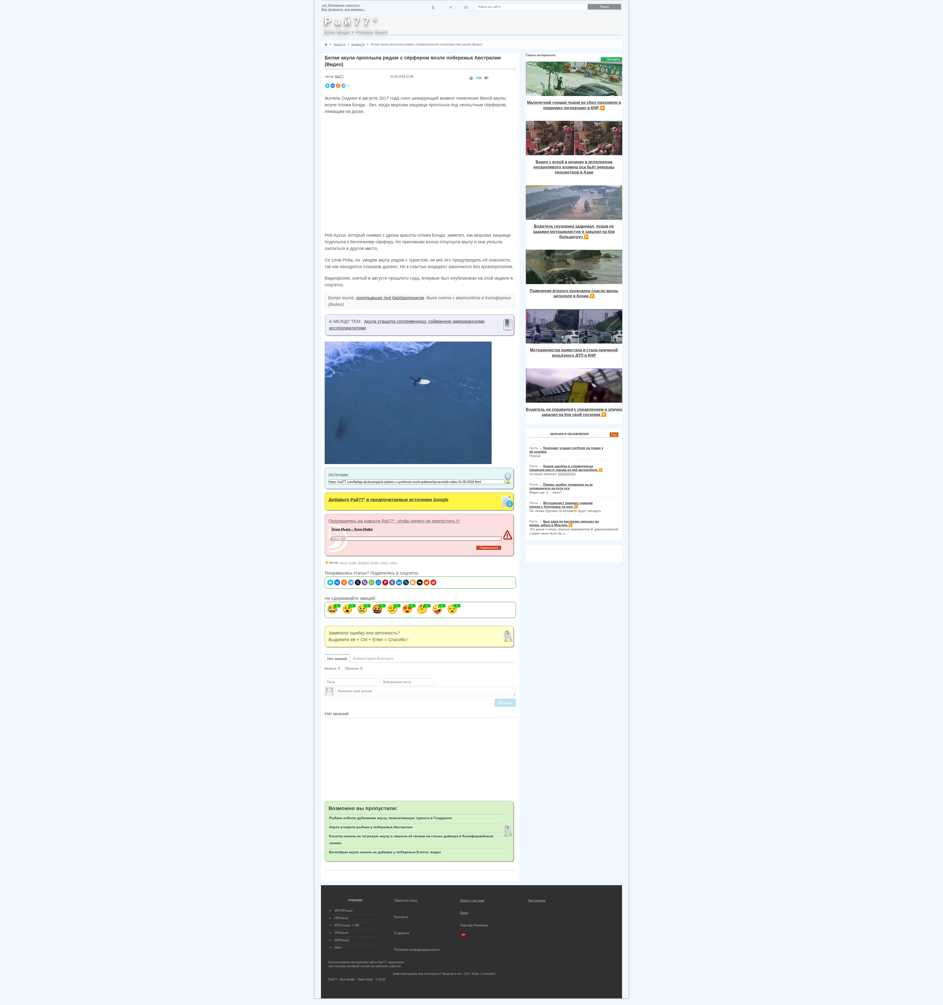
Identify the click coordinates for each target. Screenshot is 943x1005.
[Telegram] (343, 85)
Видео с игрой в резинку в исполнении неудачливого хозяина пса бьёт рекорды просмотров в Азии (573, 167)
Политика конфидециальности (416, 949)
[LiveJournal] (406, 582)
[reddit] (427, 582)
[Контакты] (450, 7)
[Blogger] (413, 582)
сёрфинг (363, 562)
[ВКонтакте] (333, 85)
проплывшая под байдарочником (390, 297)
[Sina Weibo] (433, 582)
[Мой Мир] (378, 582)
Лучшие (352, 668)
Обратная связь (406, 900)
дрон (393, 562)
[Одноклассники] (338, 85)
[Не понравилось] (486, 78)
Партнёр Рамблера (474, 925)
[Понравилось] (471, 78)
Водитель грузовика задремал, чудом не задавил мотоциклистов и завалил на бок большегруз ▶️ (574, 231)
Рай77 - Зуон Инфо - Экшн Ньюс (351, 979)
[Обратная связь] (465, 7)
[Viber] (365, 582)
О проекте (401, 933)
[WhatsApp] (371, 582)
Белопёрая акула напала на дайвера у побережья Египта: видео (385, 852)
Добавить (505, 703)
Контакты (401, 917)
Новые (330, 668)
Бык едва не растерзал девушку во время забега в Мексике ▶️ (564, 523)
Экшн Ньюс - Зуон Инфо (352, 529)
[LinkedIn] (399, 582)
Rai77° (339, 76)
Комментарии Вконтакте (373, 658)
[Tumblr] (392, 582)
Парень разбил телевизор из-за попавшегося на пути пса (561, 486)
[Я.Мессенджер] (327, 85)
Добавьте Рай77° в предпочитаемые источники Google (388, 499)
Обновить (613, 59)
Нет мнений (337, 659)
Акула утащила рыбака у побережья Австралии (371, 827)
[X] (358, 582)
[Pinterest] (385, 582)
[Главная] (326, 44)
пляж (352, 562)
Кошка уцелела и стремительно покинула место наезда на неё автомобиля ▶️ (566, 468)
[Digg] (420, 582)
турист (384, 562)
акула (343, 562)
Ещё (614, 434)
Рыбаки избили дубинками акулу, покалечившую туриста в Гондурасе (390, 818)
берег (374, 562)
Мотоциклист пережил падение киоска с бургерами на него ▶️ (561, 505)
